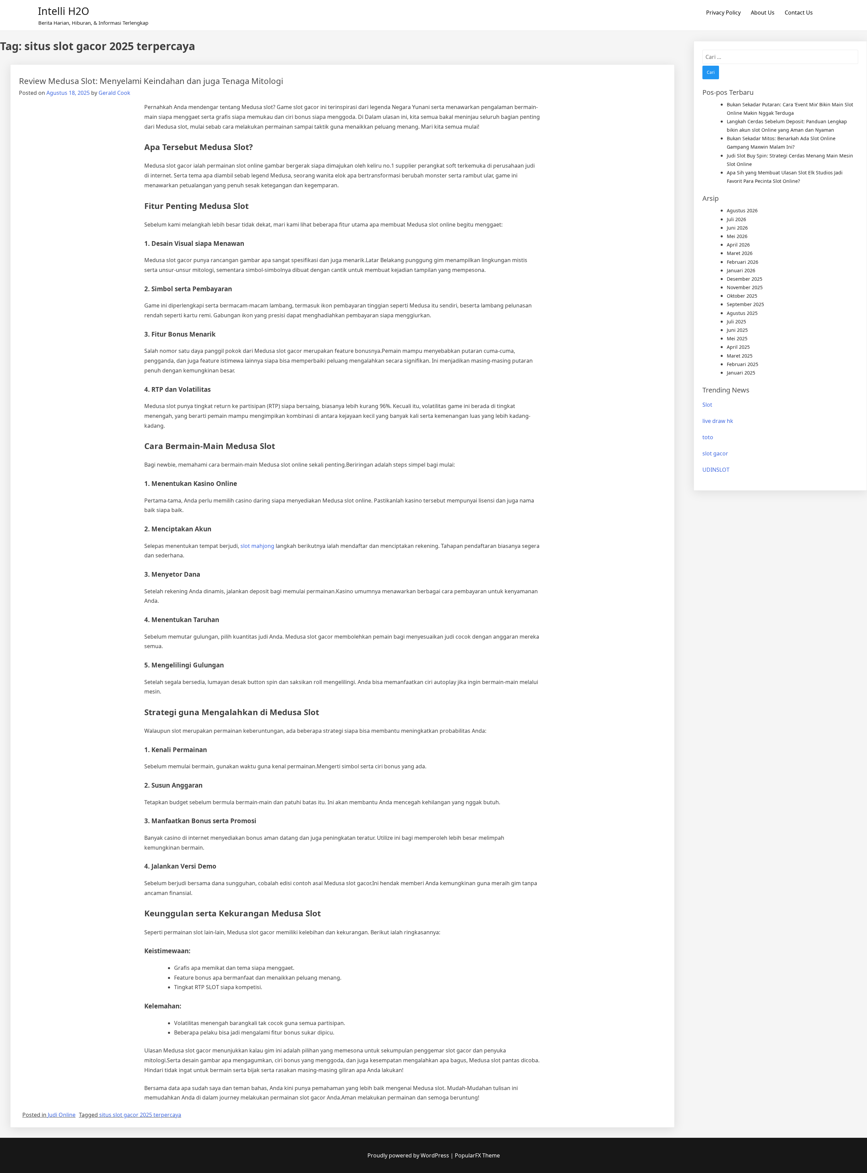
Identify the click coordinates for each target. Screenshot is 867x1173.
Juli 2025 (736, 321)
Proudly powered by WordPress (408, 1155)
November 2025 (745, 287)
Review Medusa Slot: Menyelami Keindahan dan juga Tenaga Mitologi (151, 80)
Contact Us (799, 12)
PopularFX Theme (477, 1155)
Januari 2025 (741, 372)
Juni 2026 (737, 228)
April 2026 (738, 244)
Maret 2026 (740, 253)
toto (707, 437)
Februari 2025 (742, 364)
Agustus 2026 (742, 210)
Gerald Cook (114, 93)
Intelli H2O (63, 11)
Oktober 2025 (742, 296)
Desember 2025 (744, 279)
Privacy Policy (723, 12)
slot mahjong (257, 546)
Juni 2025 (737, 330)
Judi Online (62, 1114)
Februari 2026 (742, 262)
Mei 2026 (737, 236)
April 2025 (738, 347)
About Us (763, 12)
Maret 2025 (740, 356)
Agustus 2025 (742, 313)
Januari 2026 (741, 270)
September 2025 (745, 304)
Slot (707, 404)
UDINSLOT (715, 469)
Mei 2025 (737, 338)
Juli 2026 (736, 219)
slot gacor (715, 453)
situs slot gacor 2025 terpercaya (140, 1114)
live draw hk (717, 421)
